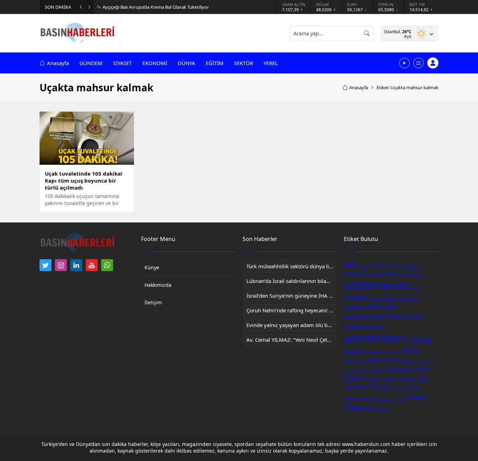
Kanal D (393, 352)
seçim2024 (401, 369)
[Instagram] (61, 265)
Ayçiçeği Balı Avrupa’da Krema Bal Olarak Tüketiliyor (156, 7)
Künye (152, 267)
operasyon (384, 359)
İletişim (153, 302)
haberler (355, 351)
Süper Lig (412, 379)
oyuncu (428, 362)
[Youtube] (92, 265)
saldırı (375, 370)
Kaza (411, 350)
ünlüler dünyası (362, 398)
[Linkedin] (76, 265)
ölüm (414, 387)
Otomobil (411, 361)
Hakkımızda (158, 285)
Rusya (360, 370)
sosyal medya (382, 379)
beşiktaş (396, 274)
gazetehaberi (376, 338)
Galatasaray (364, 326)
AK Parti (383, 266)
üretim (388, 399)
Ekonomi (383, 306)
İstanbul (359, 407)
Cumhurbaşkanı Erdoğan (394, 299)
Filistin (396, 316)
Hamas (376, 352)
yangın (399, 387)
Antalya (374, 274)
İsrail (415, 396)
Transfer (355, 387)
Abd (351, 264)
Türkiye (378, 387)
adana (365, 267)
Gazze (420, 339)
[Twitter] (45, 265)
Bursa (415, 274)
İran (400, 399)
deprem (355, 307)
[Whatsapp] (107, 265)
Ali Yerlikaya (406, 266)
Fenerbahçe (364, 316)
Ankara (354, 274)
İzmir (381, 409)
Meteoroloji (355, 361)
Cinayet (356, 297)
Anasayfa (358, 87)
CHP (414, 288)
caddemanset (376, 285)
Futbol (416, 317)
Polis (348, 371)
